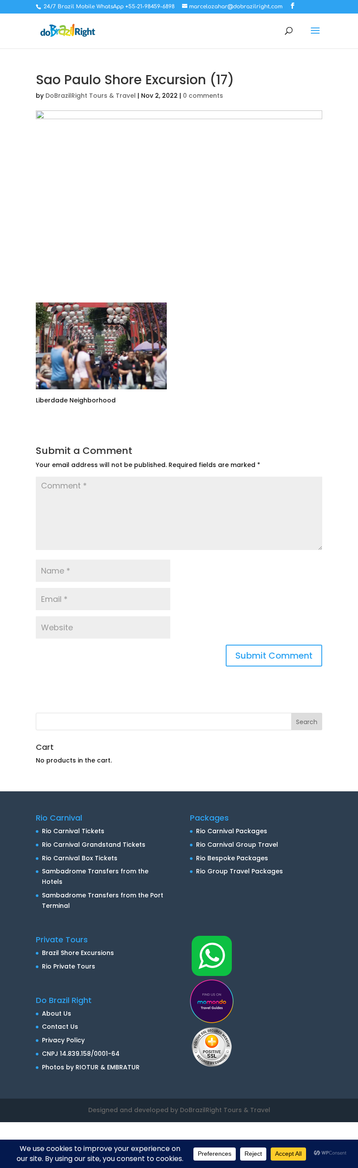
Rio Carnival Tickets (73, 831)
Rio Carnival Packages (231, 831)
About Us (56, 1013)
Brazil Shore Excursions (78, 952)
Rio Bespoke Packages (232, 858)
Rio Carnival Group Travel (237, 844)
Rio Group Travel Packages (239, 871)
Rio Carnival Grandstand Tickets (93, 844)
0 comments (203, 95)
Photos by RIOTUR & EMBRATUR (91, 1067)
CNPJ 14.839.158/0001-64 (81, 1053)
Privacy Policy (63, 1040)
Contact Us (60, 1026)
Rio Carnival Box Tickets (79, 858)
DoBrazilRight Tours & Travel (90, 95)
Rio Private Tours (68, 966)
